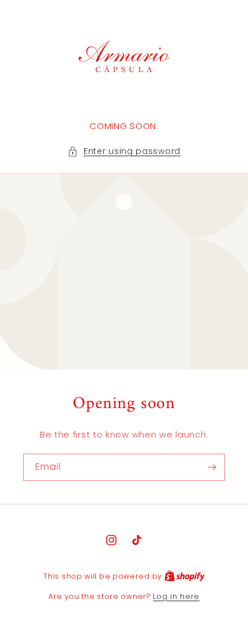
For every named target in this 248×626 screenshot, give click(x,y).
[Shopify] (184, 576)
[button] (124, 151)
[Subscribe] (211, 467)
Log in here (176, 596)
